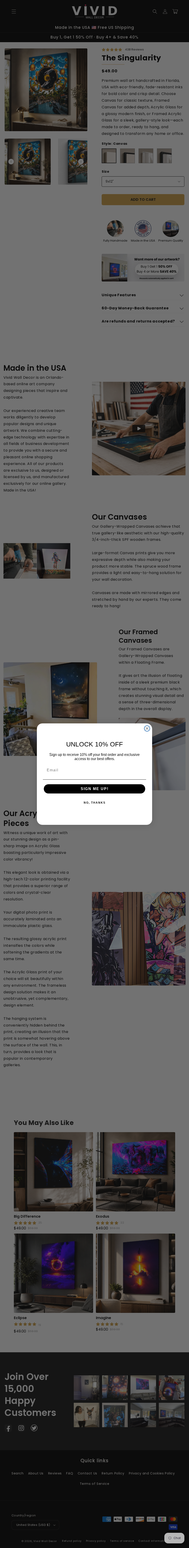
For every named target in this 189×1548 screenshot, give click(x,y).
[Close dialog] (147, 728)
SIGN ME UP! (95, 789)
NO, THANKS (95, 802)
